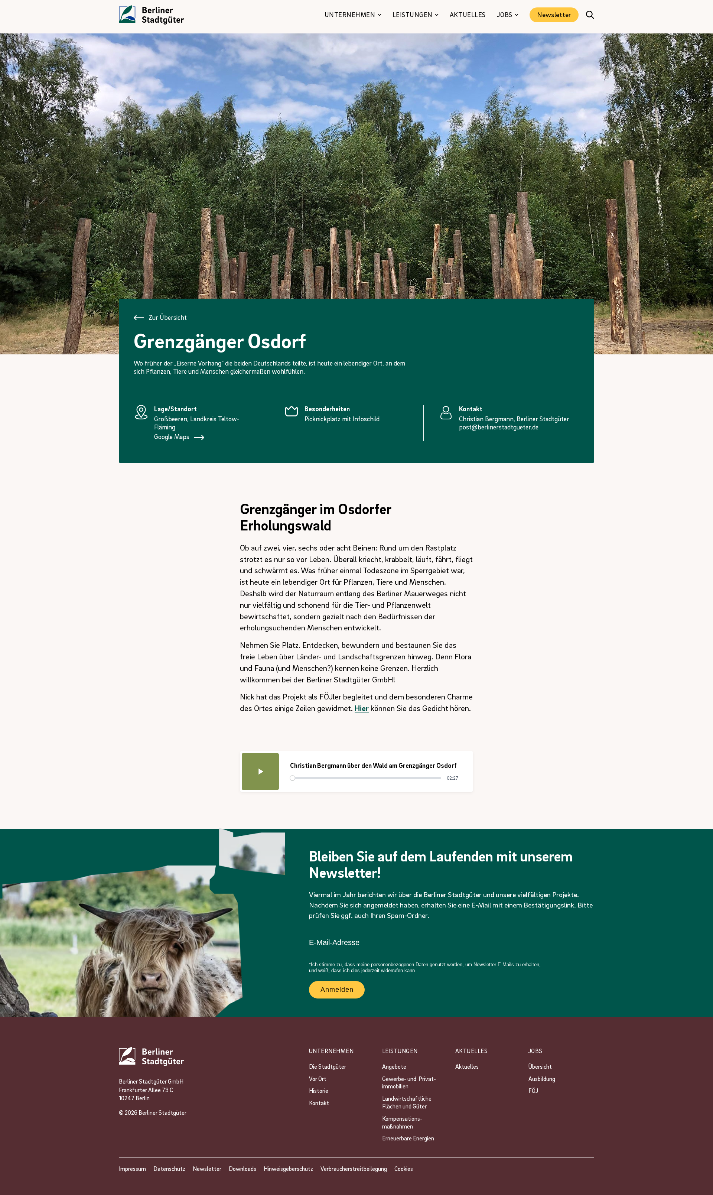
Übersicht (540, 1066)
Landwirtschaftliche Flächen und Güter (408, 1102)
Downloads (242, 1168)
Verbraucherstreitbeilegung (353, 1168)
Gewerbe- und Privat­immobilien (409, 1082)
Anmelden (337, 989)
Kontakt (319, 1103)
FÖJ (533, 1090)
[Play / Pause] (260, 771)
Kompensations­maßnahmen (402, 1122)
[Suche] (590, 14)
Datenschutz (169, 1168)
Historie (318, 1090)
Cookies (403, 1168)
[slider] (365, 778)
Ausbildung (541, 1078)
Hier (362, 708)
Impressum (132, 1168)
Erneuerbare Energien (408, 1138)
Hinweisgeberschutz (288, 1168)
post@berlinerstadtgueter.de (498, 427)
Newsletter (554, 14)
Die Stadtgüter (327, 1066)
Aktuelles (467, 1066)
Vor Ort (317, 1078)
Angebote (394, 1066)
